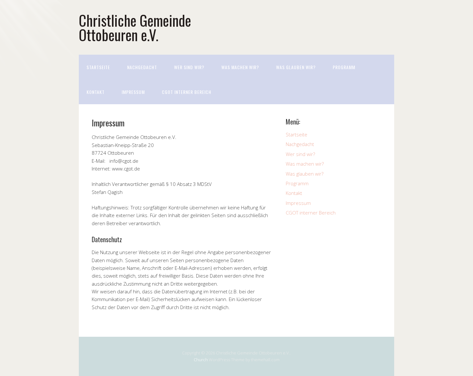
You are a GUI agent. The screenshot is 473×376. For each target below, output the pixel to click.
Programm (344, 67)
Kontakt (96, 91)
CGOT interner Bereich (186, 91)
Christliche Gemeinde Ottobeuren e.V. (135, 27)
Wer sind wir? (189, 67)
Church (201, 359)
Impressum (133, 91)
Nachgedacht (142, 67)
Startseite (98, 67)
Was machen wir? (240, 67)
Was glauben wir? (296, 67)
